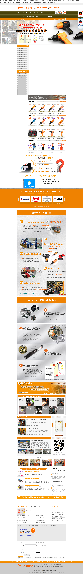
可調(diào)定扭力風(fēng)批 (45, 101)
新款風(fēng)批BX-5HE (33, 113)
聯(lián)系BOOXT (50, 16)
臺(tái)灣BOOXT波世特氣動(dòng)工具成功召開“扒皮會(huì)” (58, 518)
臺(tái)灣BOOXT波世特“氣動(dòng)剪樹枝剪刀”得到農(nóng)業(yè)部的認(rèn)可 (38, 471)
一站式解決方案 (53, 269)
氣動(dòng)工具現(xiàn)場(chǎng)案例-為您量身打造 (33, 396)
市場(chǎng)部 (47, 455)
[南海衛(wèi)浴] (58, 202)
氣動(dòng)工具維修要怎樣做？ (23, 522)
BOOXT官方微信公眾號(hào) (59, 438)
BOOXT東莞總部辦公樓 (22, 455)
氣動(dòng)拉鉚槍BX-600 (61, 152)
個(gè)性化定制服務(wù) (53, 354)
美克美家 (47, 203)
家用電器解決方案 (21, 77)
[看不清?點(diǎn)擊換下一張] (38, 552)
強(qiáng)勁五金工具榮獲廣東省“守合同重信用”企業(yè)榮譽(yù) (58, 512)
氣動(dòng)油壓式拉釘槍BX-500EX (42, 152)
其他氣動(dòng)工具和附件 (22, 68)
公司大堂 (30, 455)
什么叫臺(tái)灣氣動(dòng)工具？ (39, 517)
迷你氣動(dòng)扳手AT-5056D (42, 138)
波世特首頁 (19, 12)
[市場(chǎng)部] (47, 454)
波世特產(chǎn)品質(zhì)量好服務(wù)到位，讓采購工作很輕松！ (36, 419)
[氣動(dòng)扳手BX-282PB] (51, 137)
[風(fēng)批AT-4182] (51, 112)
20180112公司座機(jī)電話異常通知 (57, 522)
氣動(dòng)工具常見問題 (30, 16)
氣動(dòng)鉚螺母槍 (56, 140)
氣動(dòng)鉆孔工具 (22, 62)
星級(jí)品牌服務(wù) (31, 366)
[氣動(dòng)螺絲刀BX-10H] (42, 112)
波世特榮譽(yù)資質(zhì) (59, 416)
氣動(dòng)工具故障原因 (46, 557)
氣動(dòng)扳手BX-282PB (51, 138)
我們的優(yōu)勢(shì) (38, 16)
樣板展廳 (38, 455)
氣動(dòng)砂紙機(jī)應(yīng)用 (29, 557)
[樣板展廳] (38, 454)
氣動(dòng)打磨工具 (22, 56)
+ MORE (63, 396)
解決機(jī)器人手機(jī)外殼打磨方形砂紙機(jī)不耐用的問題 (35, 509)
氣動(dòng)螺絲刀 (25, 12)
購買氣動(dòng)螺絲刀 (21, 557)
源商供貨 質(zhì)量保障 (32, 254)
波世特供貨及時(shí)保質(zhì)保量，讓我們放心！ (33, 428)
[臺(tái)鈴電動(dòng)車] (36, 202)
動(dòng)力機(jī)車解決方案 (22, 86)
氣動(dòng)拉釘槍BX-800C (51, 152)
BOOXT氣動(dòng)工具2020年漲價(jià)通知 (58, 516)
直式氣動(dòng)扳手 (62, 115)
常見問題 (64, 4)
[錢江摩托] (25, 202)
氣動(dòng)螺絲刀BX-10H (42, 113)
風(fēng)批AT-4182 (51, 113)
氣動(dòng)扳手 (21, 50)
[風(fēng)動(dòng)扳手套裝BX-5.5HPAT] (32, 137)
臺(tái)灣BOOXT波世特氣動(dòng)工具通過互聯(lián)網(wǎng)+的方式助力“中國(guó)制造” (58, 520)
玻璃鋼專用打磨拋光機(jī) (22, 517)
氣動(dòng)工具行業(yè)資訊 (35, 506)
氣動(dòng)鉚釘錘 (50, 140)
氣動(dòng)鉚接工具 (22, 52)
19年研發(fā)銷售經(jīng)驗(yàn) (36, 222)
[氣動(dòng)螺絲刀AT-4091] (60, 112)
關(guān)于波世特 (25, 438)
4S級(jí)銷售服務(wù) (32, 283)
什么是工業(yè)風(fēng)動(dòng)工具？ (40, 520)
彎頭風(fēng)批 (58, 101)
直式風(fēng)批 (63, 101)
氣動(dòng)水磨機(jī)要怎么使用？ (23, 520)
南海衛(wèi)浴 (58, 203)
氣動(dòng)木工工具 (22, 66)
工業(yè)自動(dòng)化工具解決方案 (22, 73)
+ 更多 (49, 506)
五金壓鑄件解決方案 (22, 75)
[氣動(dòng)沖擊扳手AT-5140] (60, 137)
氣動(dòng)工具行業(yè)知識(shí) (23, 506)
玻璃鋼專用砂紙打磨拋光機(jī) (30, 478)
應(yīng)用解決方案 (23, 71)
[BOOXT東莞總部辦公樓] (22, 454)
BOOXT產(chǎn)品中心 (21, 16)
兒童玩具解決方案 (21, 79)
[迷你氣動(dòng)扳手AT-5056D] (42, 137)
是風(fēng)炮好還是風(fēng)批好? (57, 481)
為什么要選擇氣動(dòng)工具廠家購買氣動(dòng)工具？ (40, 522)
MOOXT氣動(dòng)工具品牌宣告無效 (57, 514)
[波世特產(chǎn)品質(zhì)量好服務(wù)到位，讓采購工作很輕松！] (22, 425)
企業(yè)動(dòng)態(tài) (55, 506)
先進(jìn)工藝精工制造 (31, 329)
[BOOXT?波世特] (25, 7)
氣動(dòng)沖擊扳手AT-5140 (60, 138)
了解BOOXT (45, 16)
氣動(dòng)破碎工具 (22, 64)
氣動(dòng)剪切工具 (22, 60)
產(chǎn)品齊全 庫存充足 (53, 244)
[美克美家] (47, 202)
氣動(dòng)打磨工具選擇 (38, 557)
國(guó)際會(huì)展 (40, 457)
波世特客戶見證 (25, 416)
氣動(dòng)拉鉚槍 (62, 140)
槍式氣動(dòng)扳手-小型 (48, 115)
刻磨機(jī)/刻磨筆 (21, 58)
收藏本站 (60, 4)
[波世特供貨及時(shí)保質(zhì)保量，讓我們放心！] (22, 434)
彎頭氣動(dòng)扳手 (55, 115)
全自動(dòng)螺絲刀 (22, 19)
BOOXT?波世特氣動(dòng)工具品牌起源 (37, 440)
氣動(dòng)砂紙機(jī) (33, 12)
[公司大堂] (30, 454)
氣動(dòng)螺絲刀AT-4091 (61, 113)
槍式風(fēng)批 (52, 101)
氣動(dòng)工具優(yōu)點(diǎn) (54, 557)
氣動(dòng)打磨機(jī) (40, 12)
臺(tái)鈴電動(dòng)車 (36, 203)
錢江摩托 (25, 203)
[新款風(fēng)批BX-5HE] (32, 112)
